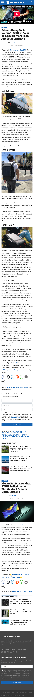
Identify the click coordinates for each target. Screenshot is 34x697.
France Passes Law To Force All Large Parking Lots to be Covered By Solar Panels (20, 458)
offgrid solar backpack (10, 435)
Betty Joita (13, 496)
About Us (15, 692)
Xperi (14, 363)
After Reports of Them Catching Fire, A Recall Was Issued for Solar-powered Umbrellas (21, 469)
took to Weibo (19, 525)
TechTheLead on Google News (17, 387)
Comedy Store (21, 649)
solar (21, 435)
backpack (15, 431)
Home (30, 692)
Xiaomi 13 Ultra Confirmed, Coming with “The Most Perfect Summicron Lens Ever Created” (21, 601)
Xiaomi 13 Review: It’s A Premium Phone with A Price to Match (21, 612)
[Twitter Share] (8, 377)
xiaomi (30, 591)
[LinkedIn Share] (12, 377)
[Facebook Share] (3, 377)
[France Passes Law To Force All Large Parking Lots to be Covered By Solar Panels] (5, 459)
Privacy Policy (6, 692)
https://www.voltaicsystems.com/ (14, 370)
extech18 (22, 431)
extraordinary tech (17, 432)
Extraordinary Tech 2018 (18, 50)
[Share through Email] (26, 377)
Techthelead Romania (8, 649)
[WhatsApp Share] (21, 377)
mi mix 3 (24, 591)
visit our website (15, 417)
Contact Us (23, 692)
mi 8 (13, 591)
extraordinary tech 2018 (10, 434)
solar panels (13, 437)
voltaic (21, 437)
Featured (23, 434)
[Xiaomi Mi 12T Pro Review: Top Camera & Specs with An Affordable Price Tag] (5, 622)
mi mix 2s (18, 591)
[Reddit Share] (17, 377)
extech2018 (5, 432)
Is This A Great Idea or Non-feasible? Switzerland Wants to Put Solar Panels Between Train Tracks (20, 449)
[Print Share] (3, 381)
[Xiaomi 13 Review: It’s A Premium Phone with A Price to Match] (5, 613)
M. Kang (12, 42)
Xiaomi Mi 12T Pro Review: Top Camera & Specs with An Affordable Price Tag (20, 622)
